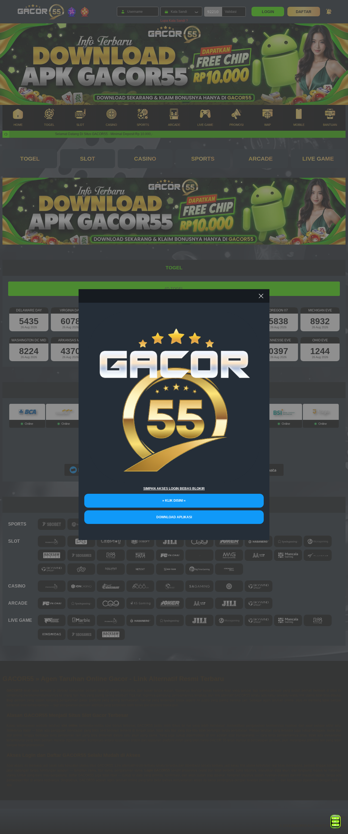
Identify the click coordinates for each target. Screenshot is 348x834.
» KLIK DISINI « (174, 500)
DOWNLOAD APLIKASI (174, 517)
